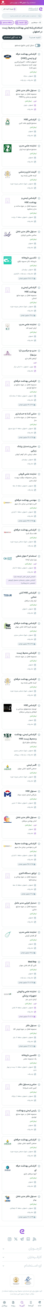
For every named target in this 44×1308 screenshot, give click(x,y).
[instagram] (10, 1239)
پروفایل (4, 1305)
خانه (39, 1305)
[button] (35, 22)
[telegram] (22, 1239)
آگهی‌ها (22, 1305)
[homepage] (22, 1231)
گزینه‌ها (31, 1305)
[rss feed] (34, 1239)
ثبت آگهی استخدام (11, 37)
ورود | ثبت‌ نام (8, 9)
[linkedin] (28, 1239)
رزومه (13, 1305)
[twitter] (16, 1239)
